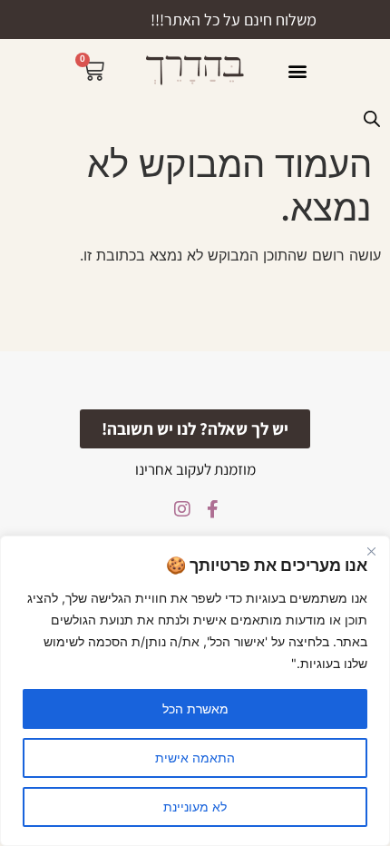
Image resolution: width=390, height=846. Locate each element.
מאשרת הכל (195, 708)
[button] (297, 70)
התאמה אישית (195, 757)
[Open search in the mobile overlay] (372, 118)
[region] (195, 691)
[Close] (371, 551)
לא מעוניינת (195, 806)
